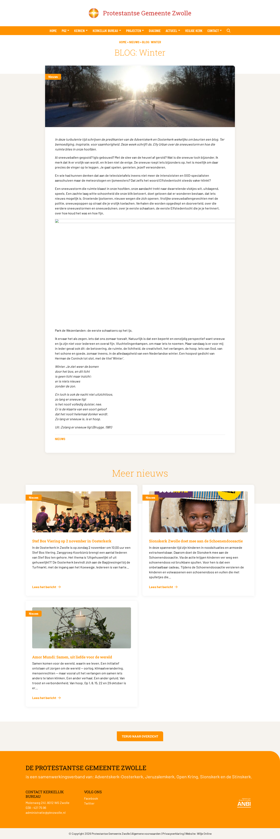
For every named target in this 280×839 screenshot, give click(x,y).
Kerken (79, 30)
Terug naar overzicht (140, 736)
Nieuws (134, 42)
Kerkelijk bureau (105, 30)
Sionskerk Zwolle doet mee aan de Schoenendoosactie (196, 540)
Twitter (89, 803)
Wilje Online (204, 833)
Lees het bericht (44, 587)
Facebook (91, 798)
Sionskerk (210, 776)
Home (53, 30)
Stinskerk (241, 776)
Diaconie (155, 30)
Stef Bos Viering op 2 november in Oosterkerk (72, 540)
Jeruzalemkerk (159, 776)
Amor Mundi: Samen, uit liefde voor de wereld (72, 657)
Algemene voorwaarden (146, 833)
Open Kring (187, 776)
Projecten (133, 30)
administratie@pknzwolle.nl (46, 812)
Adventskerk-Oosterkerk (119, 776)
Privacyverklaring (173, 833)
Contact (213, 30)
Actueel (171, 30)
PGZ (64, 30)
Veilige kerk (194, 30)
